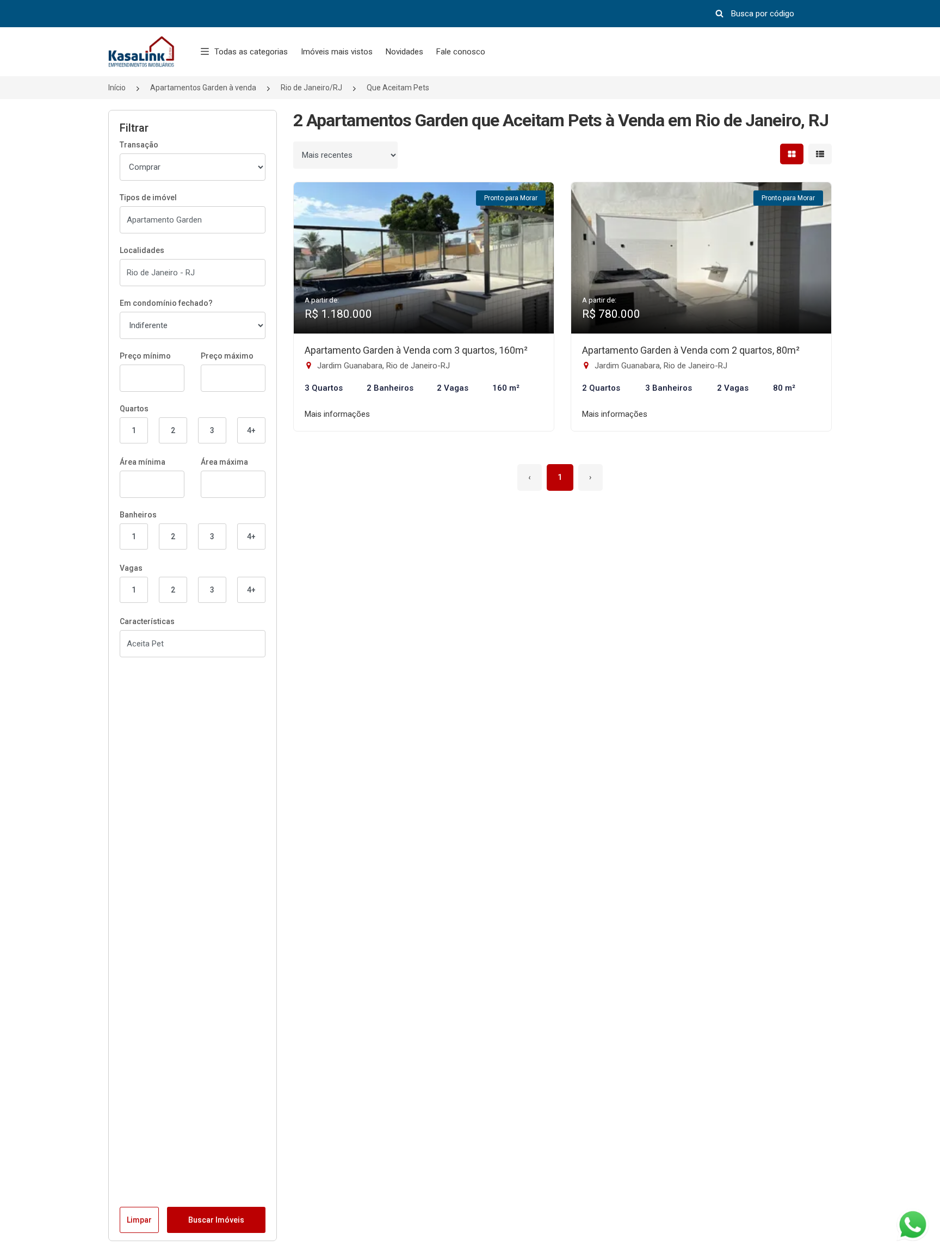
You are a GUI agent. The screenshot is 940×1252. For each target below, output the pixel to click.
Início (117, 87)
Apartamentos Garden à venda (203, 87)
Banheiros (138, 514)
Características (147, 621)
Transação (139, 144)
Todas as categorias (251, 52)
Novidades (404, 52)
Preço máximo (227, 355)
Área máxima (224, 462)
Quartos (134, 408)
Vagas (131, 568)
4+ (251, 430)
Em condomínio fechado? (166, 303)
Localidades (142, 250)
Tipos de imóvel (148, 197)
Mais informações (337, 414)
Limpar (139, 1220)
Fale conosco (460, 52)
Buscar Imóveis (216, 1220)
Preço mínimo (145, 355)
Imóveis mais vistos (337, 52)
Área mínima (142, 462)
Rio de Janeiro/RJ (311, 87)
